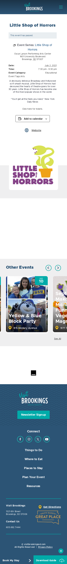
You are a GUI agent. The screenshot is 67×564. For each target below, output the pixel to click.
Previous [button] (49, 268)
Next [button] (58, 268)
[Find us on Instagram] (29, 442)
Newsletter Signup (33, 414)
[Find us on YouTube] (46, 442)
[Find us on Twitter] (38, 442)
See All (57, 339)
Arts (22, 76)
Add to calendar (33, 118)
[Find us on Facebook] (20, 442)
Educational (51, 73)
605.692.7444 (13, 527)
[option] (33, 165)
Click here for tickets (32, 109)
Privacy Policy (45, 547)
